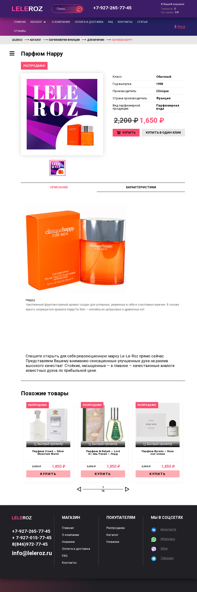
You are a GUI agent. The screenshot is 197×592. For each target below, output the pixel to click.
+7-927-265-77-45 (112, 8)
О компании (61, 22)
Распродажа (115, 527)
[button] (79, 489)
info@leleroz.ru (32, 553)
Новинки (68, 541)
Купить (129, 132)
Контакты (125, 22)
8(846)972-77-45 (30, 544)
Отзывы (20, 31)
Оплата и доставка (89, 22)
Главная (20, 22)
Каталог (36, 22)
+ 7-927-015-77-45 (32, 537)
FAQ (110, 22)
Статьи (142, 22)
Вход (181, 26)
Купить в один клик (163, 132)
